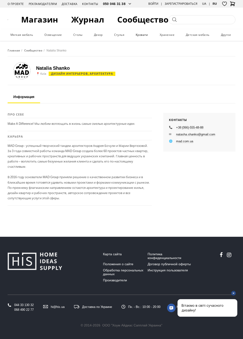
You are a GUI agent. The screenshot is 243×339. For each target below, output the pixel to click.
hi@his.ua (58, 307)
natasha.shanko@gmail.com (195, 134)
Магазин (39, 19)
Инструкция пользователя (168, 270)
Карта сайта (112, 254)
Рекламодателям (43, 4)
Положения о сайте (118, 264)
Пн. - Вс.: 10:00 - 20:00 (144, 307)
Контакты (90, 4)
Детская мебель (198, 35)
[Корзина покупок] (232, 5)
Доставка (69, 4)
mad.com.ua (184, 141)
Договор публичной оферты (169, 264)
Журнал (87, 19)
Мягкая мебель (21, 35)
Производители (115, 280)
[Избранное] (224, 4)
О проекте (16, 4)
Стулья (119, 35)
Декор (98, 35)
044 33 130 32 (24, 305)
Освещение (53, 35)
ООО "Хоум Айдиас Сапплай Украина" (132, 325)
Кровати (142, 35)
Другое (226, 35)
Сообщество (142, 19)
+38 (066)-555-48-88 (189, 127)
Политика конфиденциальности (164, 256)
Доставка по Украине (97, 307)
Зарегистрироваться (181, 4)
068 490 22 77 (24, 309)
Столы (78, 35)
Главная (14, 50)
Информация (23, 97)
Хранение (167, 35)
